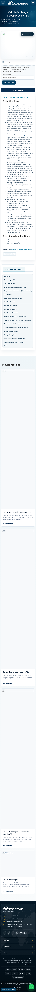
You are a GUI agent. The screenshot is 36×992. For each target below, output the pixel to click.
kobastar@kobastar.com (14, 922)
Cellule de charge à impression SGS (17, 512)
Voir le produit (8, 524)
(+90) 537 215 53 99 (12, 919)
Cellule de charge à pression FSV (16, 672)
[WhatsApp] (25, 933)
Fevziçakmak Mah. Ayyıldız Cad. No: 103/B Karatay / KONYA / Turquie (19, 926)
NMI (24, 136)
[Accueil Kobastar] (18, 2)
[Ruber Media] (18, 988)
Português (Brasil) (18, 977)
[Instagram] (8, 933)
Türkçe (8, 969)
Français (27, 969)
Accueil (3, 19)
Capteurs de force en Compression (9, 21)
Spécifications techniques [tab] (14, 269)
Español (8, 973)
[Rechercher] (33, 3)
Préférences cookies (8, 989)
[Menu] (3, 3)
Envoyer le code (9, 82)
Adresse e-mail (6, 74)
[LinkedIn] (4, 933)
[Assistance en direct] (31, 986)
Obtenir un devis (18, 90)
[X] (17, 933)
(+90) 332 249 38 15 (12, 916)
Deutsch (15, 973)
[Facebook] (12, 933)
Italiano (21, 969)
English (14, 969)
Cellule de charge (16, 19)
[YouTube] (21, 933)
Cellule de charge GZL (11, 879)
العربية (28, 973)
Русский (22, 973)
